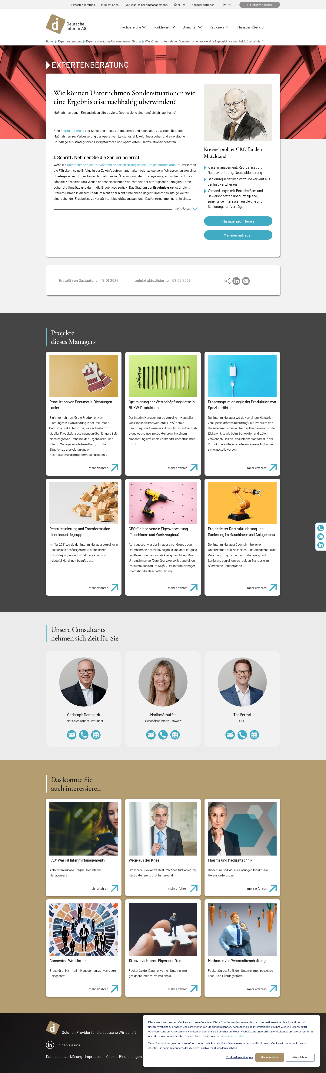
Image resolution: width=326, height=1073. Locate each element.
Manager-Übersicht (251, 27)
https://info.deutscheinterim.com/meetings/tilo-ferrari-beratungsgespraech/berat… (254, 735)
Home (50, 41)
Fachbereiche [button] (130, 27)
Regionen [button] (216, 27)
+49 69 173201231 (242, 735)
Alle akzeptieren (269, 1057)
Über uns (179, 4)
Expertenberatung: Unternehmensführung (113, 41)
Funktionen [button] (162, 27)
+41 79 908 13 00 (163, 735)
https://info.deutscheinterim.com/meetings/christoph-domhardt (96, 735)
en (230, 4)
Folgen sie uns (68, 1045)
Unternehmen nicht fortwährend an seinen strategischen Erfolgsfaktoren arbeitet (123, 165)
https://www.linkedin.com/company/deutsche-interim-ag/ (320, 545)
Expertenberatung (83, 4)
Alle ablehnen (300, 1057)
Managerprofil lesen (238, 221)
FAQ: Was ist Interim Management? (146, 4)
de (224, 4)
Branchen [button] (190, 27)
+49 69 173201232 (83, 735)
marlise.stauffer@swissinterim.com (151, 735)
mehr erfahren (98, 468)
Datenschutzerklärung (64, 1056)
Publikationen (110, 4)
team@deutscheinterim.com (320, 536)
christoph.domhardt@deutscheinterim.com (71, 735)
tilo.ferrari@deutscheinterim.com (230, 735)
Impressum (94, 1056)
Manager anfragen (203, 4)
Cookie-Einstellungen (239, 1057)
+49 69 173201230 (320, 528)
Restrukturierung (72, 130)
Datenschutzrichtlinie (232, 1036)
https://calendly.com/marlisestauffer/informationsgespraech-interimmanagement (175, 735)
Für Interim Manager (259, 4)
